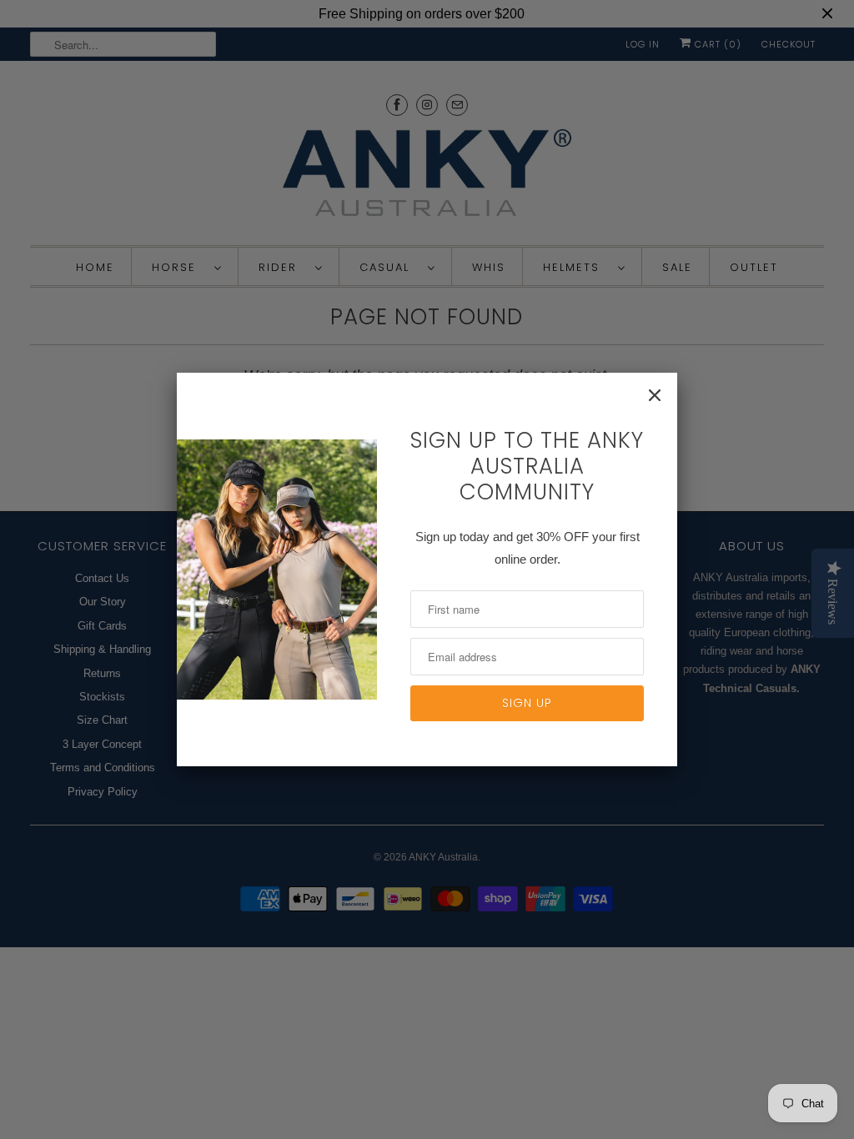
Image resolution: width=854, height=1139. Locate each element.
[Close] (654, 395)
